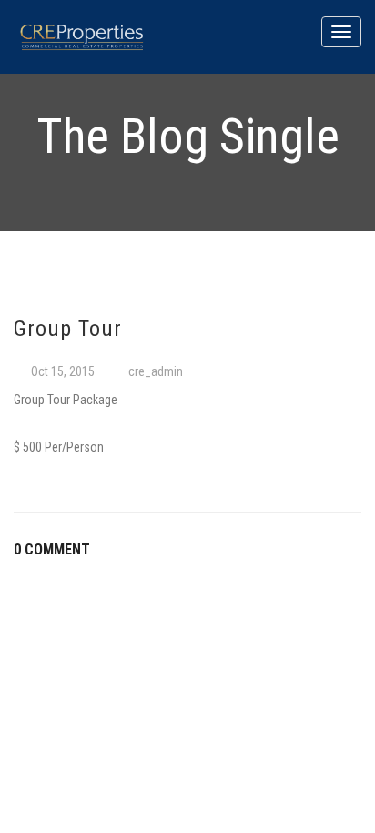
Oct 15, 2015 (63, 371)
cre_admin (155, 371)
